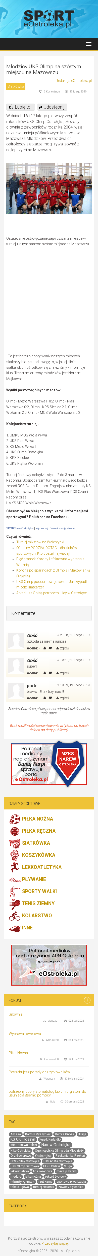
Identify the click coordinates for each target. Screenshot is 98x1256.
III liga (82, 1134)
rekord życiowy (55, 1176)
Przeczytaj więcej (54, 1243)
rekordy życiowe (22, 1182)
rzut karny (45, 1181)
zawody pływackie (70, 1187)
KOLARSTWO (36, 916)
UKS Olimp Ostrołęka (25, 1166)
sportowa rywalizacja (71, 1181)
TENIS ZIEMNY (38, 903)
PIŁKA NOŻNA (37, 819)
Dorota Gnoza (64, 1134)
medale (16, 1176)
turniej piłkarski (43, 1187)
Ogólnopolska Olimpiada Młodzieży (59, 1150)
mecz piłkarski (67, 1171)
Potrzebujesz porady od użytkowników (39, 1072)
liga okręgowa (42, 1171)
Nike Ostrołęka (21, 1150)
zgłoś (64, 648)
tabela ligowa (20, 1187)
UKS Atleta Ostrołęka (57, 1161)
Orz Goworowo (21, 1155)
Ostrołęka (43, 1155)
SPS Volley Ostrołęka (25, 1161)
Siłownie (15, 1014)
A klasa (16, 1134)
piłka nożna (33, 1176)
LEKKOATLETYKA (41, 867)
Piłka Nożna (18, 1053)
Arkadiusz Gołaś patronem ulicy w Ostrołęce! (51, 593)
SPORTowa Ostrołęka (19, 528)
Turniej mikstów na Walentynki (40, 542)
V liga (68, 1166)
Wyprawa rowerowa (25, 1034)
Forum (15, 1000)
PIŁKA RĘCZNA (38, 831)
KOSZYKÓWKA (38, 855)
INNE (27, 928)
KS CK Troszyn (23, 1139)
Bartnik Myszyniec (38, 1134)
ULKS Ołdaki (51, 1166)
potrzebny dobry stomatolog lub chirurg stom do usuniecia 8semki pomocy (47, 1093)
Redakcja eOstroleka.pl (74, 81)
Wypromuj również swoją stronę (55, 528)
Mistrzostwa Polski (24, 1145)
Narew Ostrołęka (55, 1144)
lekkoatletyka (20, 1171)
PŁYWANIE (33, 879)
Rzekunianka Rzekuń (70, 1155)
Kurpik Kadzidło (50, 1139)
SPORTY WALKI (39, 891)
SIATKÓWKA (35, 843)
